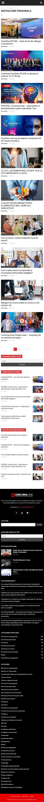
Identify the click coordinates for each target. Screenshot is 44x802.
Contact (31, 796)
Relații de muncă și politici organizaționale (15, 769)
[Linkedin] (22, 513)
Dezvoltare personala (7, 70)
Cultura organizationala (9, 680)
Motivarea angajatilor (8, 747)
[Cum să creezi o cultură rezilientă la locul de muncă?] (22, 225)
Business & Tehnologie (8, 671)
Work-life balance (7, 784)
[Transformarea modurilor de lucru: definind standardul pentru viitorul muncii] (38, 418)
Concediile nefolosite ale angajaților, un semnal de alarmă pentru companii (20, 607)
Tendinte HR (5, 778)
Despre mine (25, 796)
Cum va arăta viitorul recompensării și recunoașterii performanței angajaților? (17, 271)
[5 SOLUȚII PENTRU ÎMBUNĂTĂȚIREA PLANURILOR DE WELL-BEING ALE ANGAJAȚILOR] (22, 190)
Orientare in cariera (8, 649)
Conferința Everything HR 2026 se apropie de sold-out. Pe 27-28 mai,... (19, 74)
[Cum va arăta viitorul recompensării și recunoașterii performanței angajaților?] (22, 257)
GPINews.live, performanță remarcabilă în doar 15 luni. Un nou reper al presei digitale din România (21, 594)
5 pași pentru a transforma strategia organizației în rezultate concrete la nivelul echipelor (21, 600)
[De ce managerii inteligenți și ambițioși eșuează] (38, 457)
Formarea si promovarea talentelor (13, 711)
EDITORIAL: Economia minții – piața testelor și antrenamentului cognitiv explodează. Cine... (20, 107)
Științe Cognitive (6, 775)
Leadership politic (7, 738)
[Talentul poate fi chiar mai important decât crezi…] (6, 572)
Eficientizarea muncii (8, 646)
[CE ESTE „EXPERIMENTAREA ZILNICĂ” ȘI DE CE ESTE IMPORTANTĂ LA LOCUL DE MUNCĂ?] (22, 158)
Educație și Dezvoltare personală (12, 695)
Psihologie (4, 763)
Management (5, 741)
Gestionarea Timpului (8, 717)
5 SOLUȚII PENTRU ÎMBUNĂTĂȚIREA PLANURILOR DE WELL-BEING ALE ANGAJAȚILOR (16, 205)
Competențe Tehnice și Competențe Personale (16, 674)
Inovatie (4, 726)
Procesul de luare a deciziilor (11, 757)
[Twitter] (27, 513)
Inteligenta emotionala (9, 732)
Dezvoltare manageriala (9, 636)
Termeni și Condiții (15, 796)
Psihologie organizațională (10, 766)
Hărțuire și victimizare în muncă (11, 720)
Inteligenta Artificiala (8, 729)
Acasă (3, 8)
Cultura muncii (6, 677)
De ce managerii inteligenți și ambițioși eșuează (14, 454)
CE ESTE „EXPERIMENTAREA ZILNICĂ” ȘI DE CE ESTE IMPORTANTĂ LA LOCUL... (21, 171)
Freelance (4, 714)
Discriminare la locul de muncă (11, 692)
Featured (4, 705)
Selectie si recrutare (8, 772)
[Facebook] (16, 513)
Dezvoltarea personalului (9, 652)
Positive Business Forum (21, 560)
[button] (41, 3)
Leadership (4, 735)
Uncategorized (6, 781)
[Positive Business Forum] (6, 562)
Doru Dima (4, 46)
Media (3, 655)
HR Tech (4, 723)
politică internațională (8, 754)
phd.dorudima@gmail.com (26, 507)
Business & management (8, 37)
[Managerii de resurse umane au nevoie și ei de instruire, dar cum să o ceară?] (22, 290)
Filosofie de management (9, 658)
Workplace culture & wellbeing (11, 787)
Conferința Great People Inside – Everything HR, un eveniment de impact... (21, 336)
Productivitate (6, 760)
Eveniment (4, 642)
